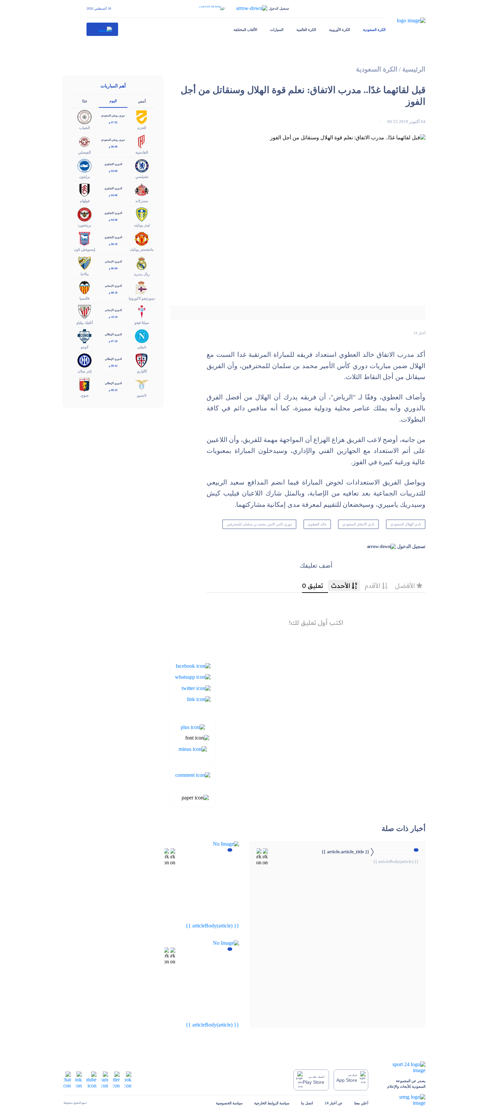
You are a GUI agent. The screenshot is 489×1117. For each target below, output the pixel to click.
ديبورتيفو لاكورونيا (142, 298)
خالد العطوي (317, 524)
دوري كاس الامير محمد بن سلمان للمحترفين (259, 524)
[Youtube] (91, 1079)
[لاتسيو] (142, 384)
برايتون (84, 177)
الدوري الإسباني (113, 261)
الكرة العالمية (306, 30)
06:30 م (113, 244)
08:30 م (113, 292)
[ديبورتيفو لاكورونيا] (142, 287)
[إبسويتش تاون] (84, 238)
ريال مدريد (142, 274)
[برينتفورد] (84, 214)
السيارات (276, 30)
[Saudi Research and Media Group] (402, 1100)
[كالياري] (142, 360)
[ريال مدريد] (142, 262)
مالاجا (85, 274)
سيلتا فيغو (141, 323)
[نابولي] (142, 335)
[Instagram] (104, 1079)
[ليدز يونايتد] (142, 214)
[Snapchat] (67, 1079)
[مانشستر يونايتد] (142, 238)
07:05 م (113, 122)
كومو (84, 347)
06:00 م (113, 268)
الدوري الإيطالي (113, 334)
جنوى (85, 395)
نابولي (141, 347)
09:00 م (113, 146)
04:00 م (113, 171)
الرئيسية (413, 69)
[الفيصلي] (84, 141)
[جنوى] (84, 384)
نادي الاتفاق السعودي (358, 524)
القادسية (141, 152)
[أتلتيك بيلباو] (84, 311)
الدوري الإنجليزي (113, 164)
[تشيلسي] (142, 165)
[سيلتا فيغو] (142, 311)
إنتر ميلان (84, 371)
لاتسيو (141, 395)
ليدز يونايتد (142, 225)
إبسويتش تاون (84, 249)
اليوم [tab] (113, 101)
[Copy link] (199, 699)
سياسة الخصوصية (229, 1103)
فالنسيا (84, 298)
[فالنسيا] (84, 287)
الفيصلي (84, 152)
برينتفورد (84, 225)
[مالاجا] (84, 262)
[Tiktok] (79, 1079)
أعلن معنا (361, 1103)
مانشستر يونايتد (142, 249)
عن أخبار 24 (334, 1103)
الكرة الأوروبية (339, 30)
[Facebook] (193, 665)
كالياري (142, 371)
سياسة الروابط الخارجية (271, 1103)
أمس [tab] (142, 101)
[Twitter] (196, 687)
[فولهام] (84, 189)
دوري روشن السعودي (113, 115)
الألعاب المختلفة (245, 30)
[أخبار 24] (102, 29)
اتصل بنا (307, 1103)
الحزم (141, 128)
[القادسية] (142, 141)
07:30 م (113, 341)
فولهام (84, 201)
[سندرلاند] (142, 189)
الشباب (84, 128)
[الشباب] (84, 116)
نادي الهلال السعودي (405, 524)
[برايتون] (84, 165)
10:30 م (113, 317)
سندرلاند (141, 201)
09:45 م (113, 365)
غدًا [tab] (84, 101)
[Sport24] (402, 1067)
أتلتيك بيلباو (85, 323)
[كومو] (84, 335)
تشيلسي (141, 177)
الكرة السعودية (374, 30)
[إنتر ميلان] (84, 360)
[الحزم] (142, 116)
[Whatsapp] (193, 676)
